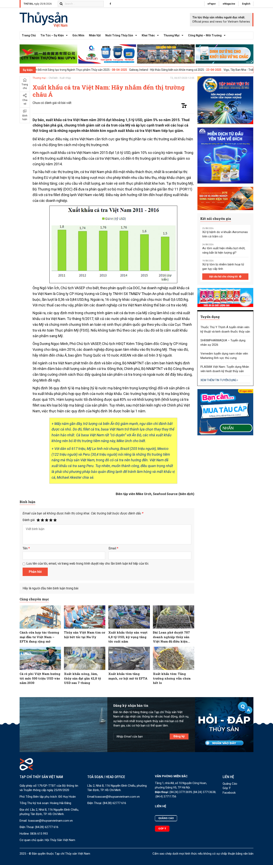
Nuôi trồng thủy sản (119, 35)
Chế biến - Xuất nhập (60, 78)
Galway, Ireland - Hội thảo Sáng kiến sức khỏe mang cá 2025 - (142, 69)
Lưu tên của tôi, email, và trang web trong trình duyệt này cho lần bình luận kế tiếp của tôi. (87, 563)
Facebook (229, 792)
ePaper (211, 3)
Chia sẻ (24, 102)
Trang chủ (29, 35)
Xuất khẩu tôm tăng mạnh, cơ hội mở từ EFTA (127, 676)
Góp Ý (227, 788)
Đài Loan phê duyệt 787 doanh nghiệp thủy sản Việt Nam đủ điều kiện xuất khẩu (171, 637)
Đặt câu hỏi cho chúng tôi (223, 276)
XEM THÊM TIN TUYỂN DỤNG (218, 380)
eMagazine (229, 3)
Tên (26, 548)
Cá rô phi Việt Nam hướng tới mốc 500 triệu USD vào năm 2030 (40, 678)
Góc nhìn (78, 35)
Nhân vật (95, 35)
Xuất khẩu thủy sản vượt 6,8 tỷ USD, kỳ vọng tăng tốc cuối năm (127, 636)
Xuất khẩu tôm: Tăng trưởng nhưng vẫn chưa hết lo (171, 678)
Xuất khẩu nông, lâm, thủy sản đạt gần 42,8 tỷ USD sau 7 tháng (82, 678)
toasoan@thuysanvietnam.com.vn (50, 820)
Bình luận (24, 118)
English (246, 3)
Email (113, 548)
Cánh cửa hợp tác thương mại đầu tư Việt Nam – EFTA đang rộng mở (39, 636)
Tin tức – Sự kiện (52, 35)
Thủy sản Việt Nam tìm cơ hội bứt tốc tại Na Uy (84, 634)
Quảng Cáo (230, 783)
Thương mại (171, 35)
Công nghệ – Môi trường (205, 35)
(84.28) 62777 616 (46, 827)
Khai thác (148, 35)
